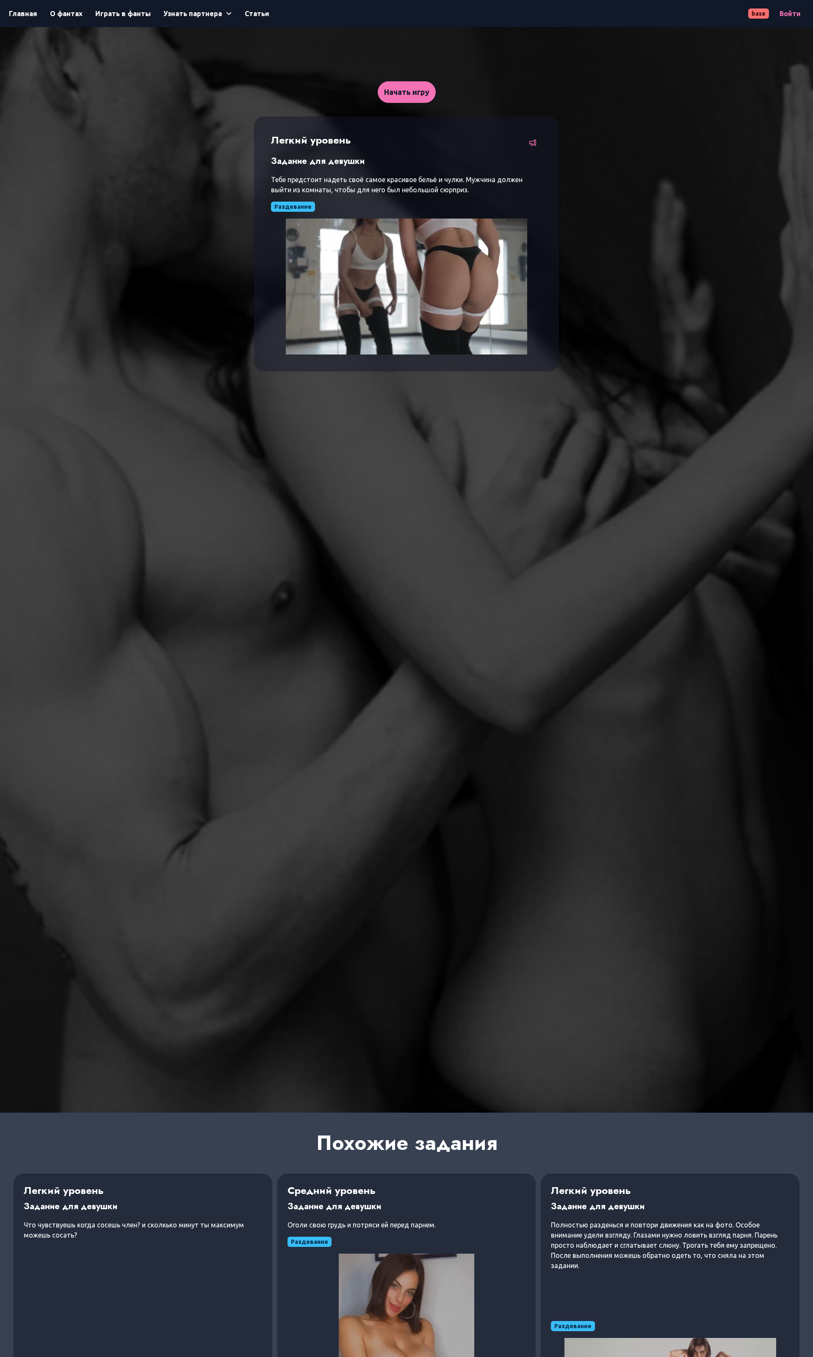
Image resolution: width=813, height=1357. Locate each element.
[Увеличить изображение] (406, 286)
